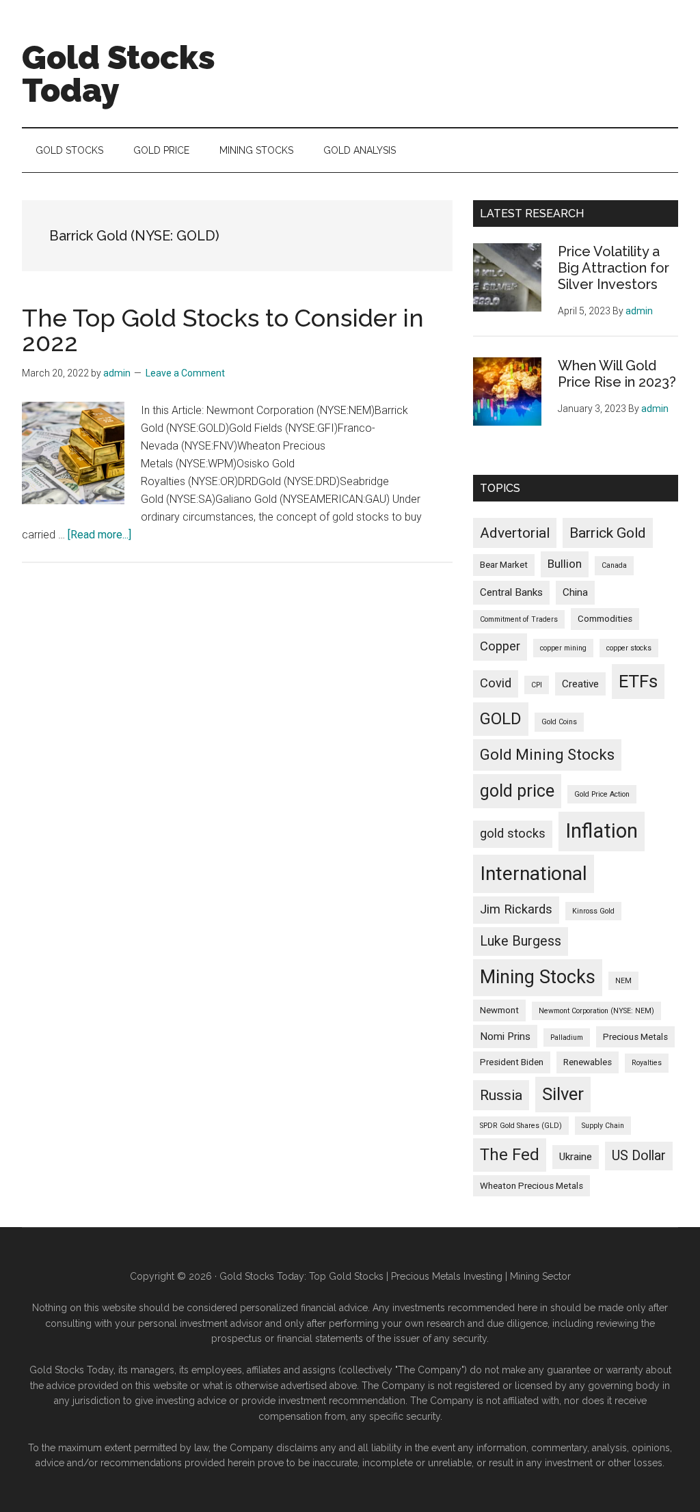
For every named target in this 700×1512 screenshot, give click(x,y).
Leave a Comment (185, 373)
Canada (614, 565)
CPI (536, 685)
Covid (495, 683)
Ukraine (575, 1157)
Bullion (565, 564)
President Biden (511, 1062)
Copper (500, 646)
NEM (623, 980)
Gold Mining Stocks (547, 754)
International (533, 873)
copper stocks (628, 648)
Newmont (499, 1010)
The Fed (509, 1154)
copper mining (563, 648)
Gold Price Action (602, 794)
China (575, 592)
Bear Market (504, 565)
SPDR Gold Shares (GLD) (521, 1125)
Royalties (647, 1062)
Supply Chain (603, 1125)
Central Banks (511, 592)
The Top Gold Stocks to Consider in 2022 (223, 330)
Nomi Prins (505, 1036)
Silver (563, 1094)
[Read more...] (99, 534)
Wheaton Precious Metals (531, 1186)
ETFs (638, 681)
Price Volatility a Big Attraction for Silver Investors (613, 267)
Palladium (566, 1037)
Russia (501, 1094)
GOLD (501, 718)
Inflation (601, 830)
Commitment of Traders (519, 619)
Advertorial (515, 532)
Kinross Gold (593, 911)
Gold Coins (559, 721)
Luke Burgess (520, 941)
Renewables (587, 1062)
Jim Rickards (516, 909)
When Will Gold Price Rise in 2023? (617, 373)
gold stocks (513, 833)
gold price (517, 791)
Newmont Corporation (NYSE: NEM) (596, 1010)
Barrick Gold (607, 532)
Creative (580, 684)
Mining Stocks (537, 977)
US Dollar (639, 1156)
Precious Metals (635, 1037)
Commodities (605, 619)
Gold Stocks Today (118, 73)
